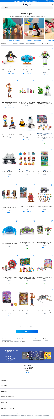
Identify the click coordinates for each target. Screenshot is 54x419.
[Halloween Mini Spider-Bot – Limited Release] (27, 231)
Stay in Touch (4, 402)
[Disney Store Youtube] (13, 408)
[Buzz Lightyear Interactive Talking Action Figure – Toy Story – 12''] (44, 58)
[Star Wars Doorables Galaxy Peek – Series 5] (44, 195)
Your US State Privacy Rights (40, 413)
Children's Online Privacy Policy (14, 415)
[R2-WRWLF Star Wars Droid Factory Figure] (27, 195)
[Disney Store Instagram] (5, 408)
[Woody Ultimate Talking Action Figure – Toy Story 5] (27, 299)
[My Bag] (52, 4)
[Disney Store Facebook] (1, 408)
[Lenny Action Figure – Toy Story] (27, 58)
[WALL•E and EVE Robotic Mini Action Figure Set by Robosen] (27, 123)
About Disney (23, 415)
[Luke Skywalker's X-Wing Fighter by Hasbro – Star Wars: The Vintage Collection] (44, 299)
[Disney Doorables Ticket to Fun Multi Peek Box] (44, 265)
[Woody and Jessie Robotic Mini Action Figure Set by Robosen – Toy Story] (9, 123)
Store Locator (4, 391)
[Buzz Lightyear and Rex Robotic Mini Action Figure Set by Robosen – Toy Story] (44, 90)
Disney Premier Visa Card (7, 396)
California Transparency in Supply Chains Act (42, 415)
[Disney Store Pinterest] (11, 408)
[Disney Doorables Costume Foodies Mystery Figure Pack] (9, 299)
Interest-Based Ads (30, 415)
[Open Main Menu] (2, 4)
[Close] (53, 1)
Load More (27, 331)
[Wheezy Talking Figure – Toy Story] (9, 58)
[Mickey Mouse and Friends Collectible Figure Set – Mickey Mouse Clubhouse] (27, 265)
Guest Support (4, 380)
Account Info (4, 385)
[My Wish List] (49, 4)
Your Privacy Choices (4, 415)
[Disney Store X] (8, 408)
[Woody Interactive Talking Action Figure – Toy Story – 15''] (9, 90)
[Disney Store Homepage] (27, 4)
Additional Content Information (23, 413)
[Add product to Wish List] (17, 48)
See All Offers (49, 1)
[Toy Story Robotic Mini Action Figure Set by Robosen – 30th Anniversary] (27, 90)
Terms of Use (15, 413)
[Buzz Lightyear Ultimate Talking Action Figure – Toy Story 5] (44, 231)
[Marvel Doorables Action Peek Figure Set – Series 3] (9, 265)
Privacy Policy (32, 413)
